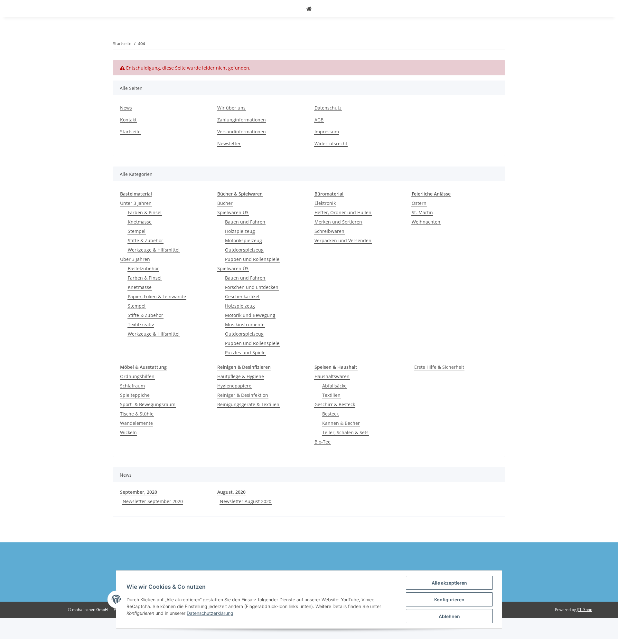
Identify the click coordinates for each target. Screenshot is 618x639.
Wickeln (128, 432)
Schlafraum (132, 386)
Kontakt (128, 120)
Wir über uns (231, 108)
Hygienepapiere (234, 386)
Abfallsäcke (334, 386)
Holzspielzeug (240, 231)
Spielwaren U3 (232, 212)
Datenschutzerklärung (210, 613)
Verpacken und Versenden (342, 240)
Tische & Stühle (137, 414)
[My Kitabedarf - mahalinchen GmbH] (309, 8)
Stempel (136, 231)
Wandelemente (136, 423)
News (126, 108)
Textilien (331, 395)
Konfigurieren (449, 599)
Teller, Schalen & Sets (345, 432)
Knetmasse (140, 222)
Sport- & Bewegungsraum (147, 404)
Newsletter (229, 143)
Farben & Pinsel (145, 212)
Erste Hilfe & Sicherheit (439, 367)
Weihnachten (426, 222)
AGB (318, 120)
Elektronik (325, 203)
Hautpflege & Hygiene (240, 376)
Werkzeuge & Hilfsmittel (154, 250)
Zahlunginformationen (241, 120)
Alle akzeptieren (449, 583)
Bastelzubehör (143, 268)
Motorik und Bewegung (250, 315)
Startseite (130, 132)
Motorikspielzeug (243, 240)
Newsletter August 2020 (245, 501)
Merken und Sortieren (338, 222)
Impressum (326, 132)
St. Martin (422, 212)
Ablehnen (449, 616)
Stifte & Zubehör (145, 240)
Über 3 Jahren (135, 259)
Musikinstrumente (245, 324)
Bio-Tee (322, 442)
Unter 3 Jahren (136, 203)
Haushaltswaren (332, 376)
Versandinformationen (241, 132)
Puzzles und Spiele (245, 352)
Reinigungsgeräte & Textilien (248, 404)
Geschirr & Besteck (334, 404)
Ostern (419, 203)
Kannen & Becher (341, 423)
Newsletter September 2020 (153, 501)
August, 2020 (231, 492)
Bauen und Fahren (245, 222)
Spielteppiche (135, 395)
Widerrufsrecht (330, 143)
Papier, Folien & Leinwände (157, 296)
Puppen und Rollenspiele (252, 259)
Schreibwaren (329, 231)
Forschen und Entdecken (251, 287)
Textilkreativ (141, 324)
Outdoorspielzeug (244, 250)
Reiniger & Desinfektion (242, 395)
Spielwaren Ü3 (232, 268)
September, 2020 (138, 492)
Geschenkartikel (242, 296)
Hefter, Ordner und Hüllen (342, 212)
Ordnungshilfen (137, 376)
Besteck (330, 414)
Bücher (225, 203)
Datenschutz (328, 108)
